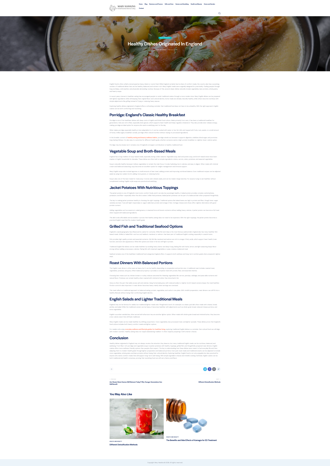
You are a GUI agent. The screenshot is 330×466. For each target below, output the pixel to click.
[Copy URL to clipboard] (218, 369)
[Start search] (219, 13)
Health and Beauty (165, 37)
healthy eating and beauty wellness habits (142, 137)
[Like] (112, 369)
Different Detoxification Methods (124, 444)
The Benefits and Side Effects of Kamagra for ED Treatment (191, 440)
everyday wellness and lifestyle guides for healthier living (145, 329)
